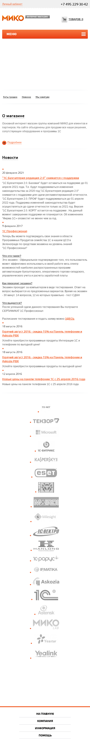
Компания (45, 721)
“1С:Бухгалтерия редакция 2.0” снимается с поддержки (40, 178)
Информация (45, 728)
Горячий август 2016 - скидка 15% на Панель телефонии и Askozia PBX (42, 333)
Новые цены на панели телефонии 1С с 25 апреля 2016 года (43, 379)
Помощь (45, 735)
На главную (45, 714)
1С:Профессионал (14, 231)
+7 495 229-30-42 (74, 5)
